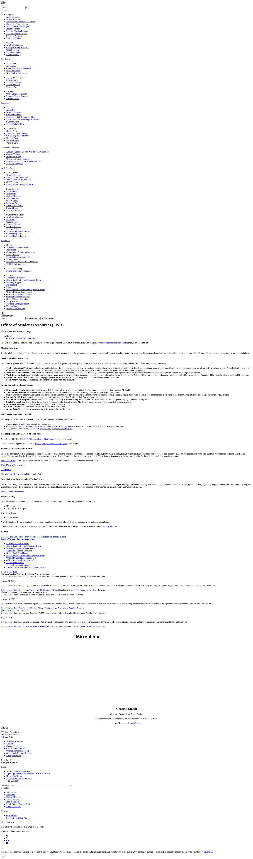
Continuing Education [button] (10, 147)
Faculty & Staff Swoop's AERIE (19, 184)
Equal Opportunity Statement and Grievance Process (28, 774)
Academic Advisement (15, 278)
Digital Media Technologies (17, 26)
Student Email (12, 208)
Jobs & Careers (12, 802)
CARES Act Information (16, 748)
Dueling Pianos (12, 138)
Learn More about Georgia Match (127, 723)
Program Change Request (17, 96)
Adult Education (13, 17)
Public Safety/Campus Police (18, 257)
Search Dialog (7, 316)
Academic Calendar (14, 45)
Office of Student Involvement (19, 294)
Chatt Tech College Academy (18, 68)
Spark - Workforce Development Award (23, 119)
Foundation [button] (6, 103)
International (11, 285)
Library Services (110, 526)
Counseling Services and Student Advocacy (24, 280)
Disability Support (13, 282)
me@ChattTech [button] (7, 168)
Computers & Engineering (17, 24)
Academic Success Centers (17, 247)
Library (9, 287)
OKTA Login (12, 182)
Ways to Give (12, 143)
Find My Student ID (14, 210)
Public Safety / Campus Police (18, 804)
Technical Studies (13, 38)
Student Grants (12, 122)
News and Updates (9, 572)
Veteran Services (13, 306)
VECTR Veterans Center (16, 264)
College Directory (14, 196)
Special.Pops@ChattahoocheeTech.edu (108, 343)
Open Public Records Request (18, 753)
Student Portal (12, 191)
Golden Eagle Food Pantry (17, 136)
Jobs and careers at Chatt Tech (18, 180)
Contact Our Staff (13, 115)
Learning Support (13, 52)
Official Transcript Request (17, 751)
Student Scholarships (15, 124)
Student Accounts (13, 82)
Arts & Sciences (13, 19)
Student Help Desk (14, 234)
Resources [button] (5, 240)
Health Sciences (13, 29)
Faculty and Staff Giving (16, 133)
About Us (10, 110)
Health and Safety (13, 156)
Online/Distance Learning (17, 299)
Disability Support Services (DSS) (20, 548)
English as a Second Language (19, 551)
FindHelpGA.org (8, 461)
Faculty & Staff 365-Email (17, 177)
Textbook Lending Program (17, 304)
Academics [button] (5, 10)
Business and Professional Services (20, 22)
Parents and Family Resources (18, 271)
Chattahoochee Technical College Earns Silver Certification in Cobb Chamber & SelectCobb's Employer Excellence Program (53, 590)
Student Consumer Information (19, 231)
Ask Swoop (11, 792)
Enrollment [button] (5, 59)
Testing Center (12, 259)
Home (8, 336)
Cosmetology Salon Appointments (20, 252)
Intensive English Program (17, 31)
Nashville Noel (12, 140)
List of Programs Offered (16, 33)
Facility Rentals (12, 254)
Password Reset (13, 203)
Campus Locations (14, 746)
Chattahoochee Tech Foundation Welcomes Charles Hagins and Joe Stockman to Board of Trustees (42, 608)
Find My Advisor (13, 229)
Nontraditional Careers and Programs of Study (25, 289)
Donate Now (11, 131)
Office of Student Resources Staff (20, 560)
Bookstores (11, 250)
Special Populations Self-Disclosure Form (35, 426)
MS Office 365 (12, 198)
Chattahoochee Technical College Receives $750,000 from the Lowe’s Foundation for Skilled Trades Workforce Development (53, 626)
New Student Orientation (16, 73)
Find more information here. (12, 491)
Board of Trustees (13, 112)
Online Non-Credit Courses (17, 159)
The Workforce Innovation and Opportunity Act (21, 474)
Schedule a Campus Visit (16, 818)
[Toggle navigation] (3, 4)
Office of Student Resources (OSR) (21, 338)
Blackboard (11, 194)
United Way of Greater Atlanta (13, 465)
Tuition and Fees (13, 85)
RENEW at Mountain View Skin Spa (22, 262)
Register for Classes (14, 205)
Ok (3, 857)
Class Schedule (12, 50)
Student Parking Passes (16, 236)
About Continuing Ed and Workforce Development (27, 152)
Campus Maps (12, 222)
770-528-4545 (7, 737)
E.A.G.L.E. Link (13, 226)
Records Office (12, 98)
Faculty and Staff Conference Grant (21, 117)
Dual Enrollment (13, 71)
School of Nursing (14, 36)
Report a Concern (13, 175)
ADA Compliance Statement (18, 771)
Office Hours (11, 815)
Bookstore (10, 219)
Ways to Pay (11, 87)
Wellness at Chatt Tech (15, 308)
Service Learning (13, 54)
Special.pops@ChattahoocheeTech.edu (51, 443)
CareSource (6, 469)
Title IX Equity (12, 781)
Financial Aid (12, 80)
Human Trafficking (14, 776)
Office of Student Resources (18, 297)
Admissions (11, 66)
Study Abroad (12, 301)
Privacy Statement (13, 755)
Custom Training (13, 154)
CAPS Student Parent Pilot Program (40, 439)
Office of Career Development (19, 292)
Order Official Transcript (16, 94)
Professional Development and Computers (23, 161)
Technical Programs (14, 164)
